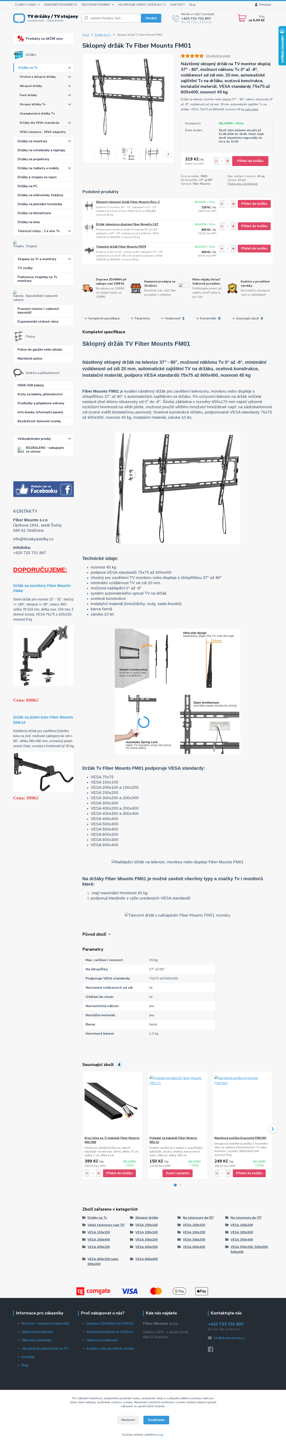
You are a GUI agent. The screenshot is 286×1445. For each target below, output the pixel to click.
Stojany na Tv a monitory (37, 259)
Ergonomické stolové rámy (38, 321)
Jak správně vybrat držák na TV (45, 1348)
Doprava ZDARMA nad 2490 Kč (110, 1323)
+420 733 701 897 (196, 18)
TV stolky (25, 268)
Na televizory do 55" (198, 1218)
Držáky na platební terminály (40, 204)
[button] (175, 1185)
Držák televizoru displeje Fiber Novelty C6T (127, 224)
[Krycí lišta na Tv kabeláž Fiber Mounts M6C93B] (113, 1103)
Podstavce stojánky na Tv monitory (37, 279)
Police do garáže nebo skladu (40, 349)
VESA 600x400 (146, 1259)
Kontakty (28, 1357)
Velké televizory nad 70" (106, 1225)
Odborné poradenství (37, 1332)
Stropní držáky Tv (32, 104)
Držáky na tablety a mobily (38, 168)
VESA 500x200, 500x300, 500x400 (249, 1249)
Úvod (85, 35)
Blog (192, 5)
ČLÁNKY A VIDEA (25, 5)
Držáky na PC (27, 186)
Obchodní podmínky (36, 1340)
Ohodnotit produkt (218, 56)
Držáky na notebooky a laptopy (41, 150)
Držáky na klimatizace (34, 213)
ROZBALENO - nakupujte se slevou (45, 450)
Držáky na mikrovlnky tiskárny (40, 195)
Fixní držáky (28, 95)
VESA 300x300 (194, 1240)
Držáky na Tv (28, 68)
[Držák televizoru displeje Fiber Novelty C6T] (89, 228)
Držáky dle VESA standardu (39, 123)
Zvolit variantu (177, 1173)
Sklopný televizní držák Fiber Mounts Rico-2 (128, 202)
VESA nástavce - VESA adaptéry (43, 132)
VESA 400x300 (146, 1247)
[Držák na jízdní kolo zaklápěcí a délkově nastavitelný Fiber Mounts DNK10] (43, 772)
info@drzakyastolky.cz (229, 1338)
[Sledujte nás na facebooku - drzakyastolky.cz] (43, 489)
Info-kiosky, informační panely (40, 412)
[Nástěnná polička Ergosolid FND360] (242, 1103)
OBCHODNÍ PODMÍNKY (96, 5)
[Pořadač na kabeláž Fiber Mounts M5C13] (177, 1103)
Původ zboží (94, 934)
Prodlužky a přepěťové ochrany (41, 403)
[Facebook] (212, 1350)
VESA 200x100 (146, 1232)
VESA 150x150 (99, 1232)
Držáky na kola (29, 222)
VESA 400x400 (194, 1247)
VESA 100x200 (242, 1225)
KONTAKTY (177, 5)
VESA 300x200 (146, 1240)
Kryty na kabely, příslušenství (40, 394)
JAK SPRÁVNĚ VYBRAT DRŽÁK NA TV (142, 5)
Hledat (151, 18)
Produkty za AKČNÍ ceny (44, 39)
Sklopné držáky (31, 86)
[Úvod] (45, 18)
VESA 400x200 (99, 1247)
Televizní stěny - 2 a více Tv (39, 231)
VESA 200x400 (99, 1240)
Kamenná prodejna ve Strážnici (109, 1332)
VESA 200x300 (242, 1232)
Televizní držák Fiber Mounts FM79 (121, 247)
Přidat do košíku (250, 161)
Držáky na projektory (33, 159)
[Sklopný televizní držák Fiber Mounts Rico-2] (89, 205)
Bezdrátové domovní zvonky (39, 421)
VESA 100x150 (194, 1225)
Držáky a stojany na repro (37, 177)
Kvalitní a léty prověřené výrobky (110, 1348)
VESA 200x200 (194, 1232)
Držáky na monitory (32, 141)
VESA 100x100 (146, 1225)
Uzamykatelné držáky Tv (37, 114)
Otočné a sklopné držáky (38, 77)
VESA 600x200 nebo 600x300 (103, 1261)
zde (160, 1435)
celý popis (251, 109)
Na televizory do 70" (246, 1218)
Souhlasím (156, 1420)
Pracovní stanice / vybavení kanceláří (38, 311)
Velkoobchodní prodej (34, 439)
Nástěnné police (30, 358)
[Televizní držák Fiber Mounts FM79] (89, 250)
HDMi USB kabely (31, 385)
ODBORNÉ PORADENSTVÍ (60, 5)
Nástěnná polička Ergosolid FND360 (240, 1138)
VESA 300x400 (242, 1240)
